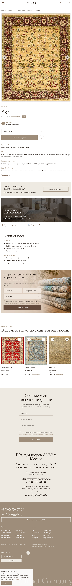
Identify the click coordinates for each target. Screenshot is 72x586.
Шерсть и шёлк (6, 537)
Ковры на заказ (48, 537)
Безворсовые (19, 537)
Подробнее (19, 579)
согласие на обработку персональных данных (23, 301)
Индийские (30, 10)
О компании (36, 533)
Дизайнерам (47, 530)
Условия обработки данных (32, 303)
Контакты (46, 535)
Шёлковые (18, 535)
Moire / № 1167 (53, 368)
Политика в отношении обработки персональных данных (43, 545)
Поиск (11, 561)
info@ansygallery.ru (13, 514)
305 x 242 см (8, 131)
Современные (19, 530)
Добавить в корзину (19, 138)
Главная (3, 10)
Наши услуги (47, 533)
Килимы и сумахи (20, 533)
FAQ (33, 530)
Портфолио (35, 537)
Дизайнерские (6, 533)
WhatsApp (9, 296)
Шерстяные (21, 10)
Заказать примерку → (56, 189)
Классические (12, 10)
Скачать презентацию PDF (36, 520)
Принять (6, 583)
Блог (33, 535)
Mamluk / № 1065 (30, 368)
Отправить (36, 439)
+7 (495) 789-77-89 (36, 495)
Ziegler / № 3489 (6, 368)
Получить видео (22, 308)
